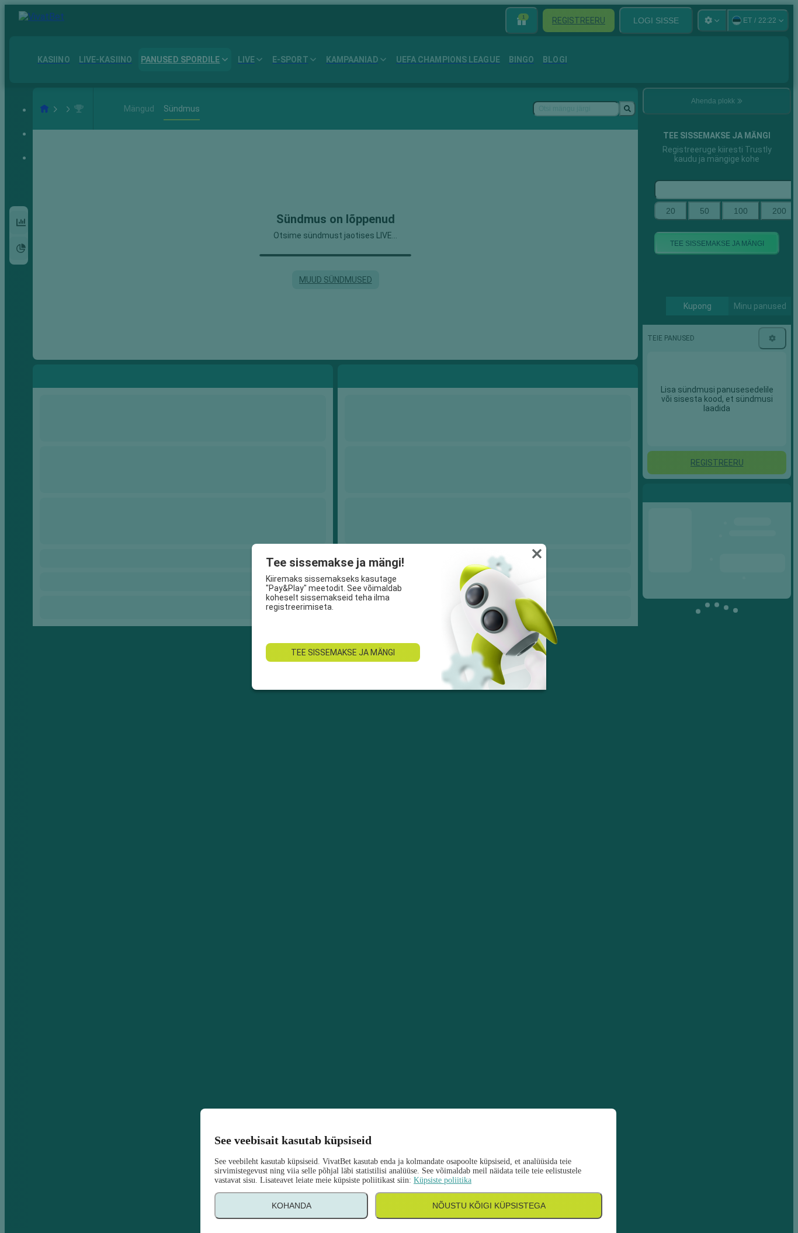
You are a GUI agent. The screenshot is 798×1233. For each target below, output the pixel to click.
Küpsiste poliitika (442, 1180)
